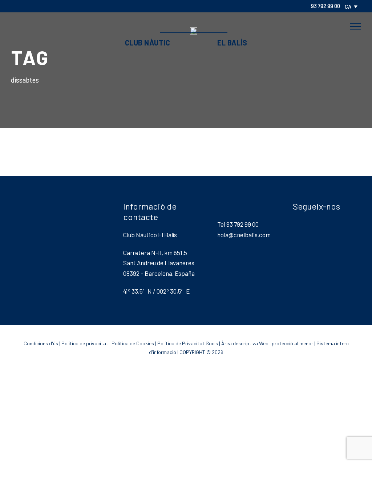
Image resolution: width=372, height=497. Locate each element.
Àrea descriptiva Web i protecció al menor (267, 343)
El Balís (232, 42)
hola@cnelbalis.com (244, 234)
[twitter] (51, 6)
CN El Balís (186, 15)
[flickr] (28, 6)
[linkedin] (40, 6)
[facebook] (17, 6)
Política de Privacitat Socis (187, 343)
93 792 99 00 (325, 6)
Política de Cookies (133, 343)
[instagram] (75, 6)
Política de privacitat (84, 343)
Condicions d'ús (41, 343)
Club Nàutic (147, 42)
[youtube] (63, 6)
